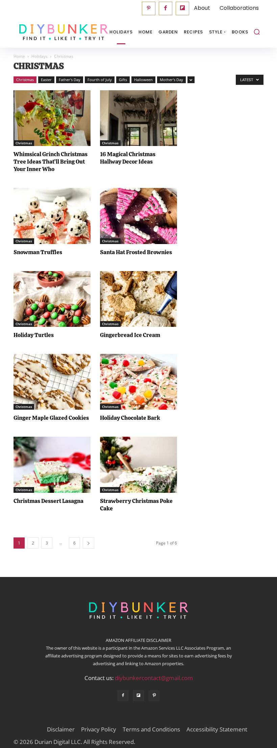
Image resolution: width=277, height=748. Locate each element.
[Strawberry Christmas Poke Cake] (138, 464)
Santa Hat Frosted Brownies (136, 252)
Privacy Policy (98, 729)
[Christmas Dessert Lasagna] (52, 464)
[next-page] (88, 543)
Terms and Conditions (151, 729)
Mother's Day (171, 79)
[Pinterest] (148, 8)
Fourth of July (99, 79)
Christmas (25, 79)
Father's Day (69, 79)
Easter (46, 79)
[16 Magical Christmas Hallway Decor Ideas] (138, 118)
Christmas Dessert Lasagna (48, 501)
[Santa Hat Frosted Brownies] (138, 216)
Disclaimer (61, 729)
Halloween (143, 79)
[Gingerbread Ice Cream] (138, 299)
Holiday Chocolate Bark (130, 417)
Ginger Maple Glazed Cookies (51, 417)
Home (19, 56)
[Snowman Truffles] (52, 216)
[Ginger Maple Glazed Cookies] (52, 382)
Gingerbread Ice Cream (130, 335)
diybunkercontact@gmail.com (154, 678)
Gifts (123, 79)
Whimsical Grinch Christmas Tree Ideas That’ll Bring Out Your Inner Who (50, 161)
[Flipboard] (182, 8)
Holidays (39, 56)
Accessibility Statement (216, 729)
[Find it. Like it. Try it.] (47, 32)
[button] (256, 31)
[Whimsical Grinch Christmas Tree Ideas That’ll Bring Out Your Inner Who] (52, 118)
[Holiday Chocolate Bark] (138, 382)
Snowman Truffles (38, 252)
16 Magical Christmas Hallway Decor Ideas (127, 157)
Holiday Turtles (34, 335)
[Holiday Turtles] (52, 299)
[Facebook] (165, 8)
